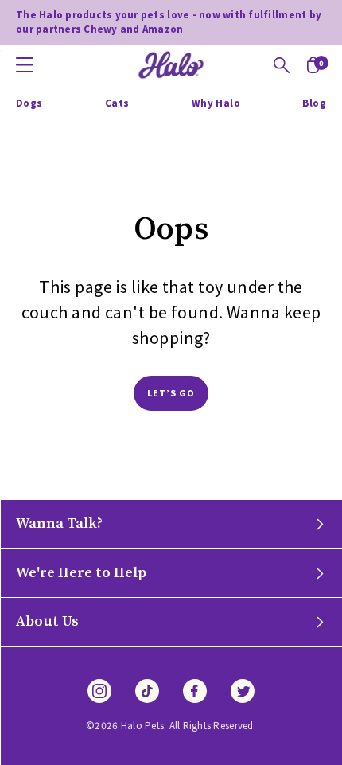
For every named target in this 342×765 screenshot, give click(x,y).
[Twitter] (243, 691)
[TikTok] (147, 691)
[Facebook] (195, 691)
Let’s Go (171, 393)
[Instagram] (99, 691)
